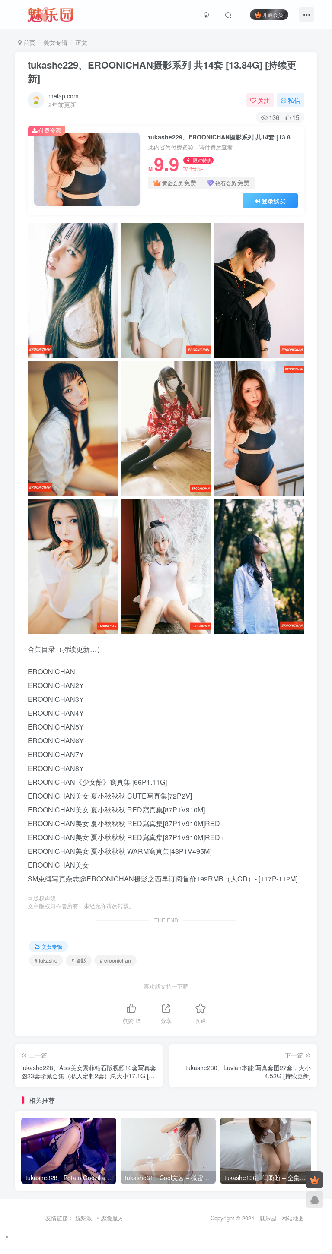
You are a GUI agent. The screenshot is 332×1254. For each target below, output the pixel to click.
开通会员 (272, 14)
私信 (294, 100)
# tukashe (46, 960)
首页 (28, 42)
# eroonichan (115, 960)
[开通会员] (314, 1179)
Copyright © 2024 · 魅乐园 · (246, 1218)
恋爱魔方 (112, 1218)
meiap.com (63, 96)
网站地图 (292, 1218)
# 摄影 (78, 960)
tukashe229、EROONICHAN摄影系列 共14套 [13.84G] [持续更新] (162, 71)
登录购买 (274, 200)
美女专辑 (55, 42)
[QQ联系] (314, 1199)
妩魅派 (83, 1218)
